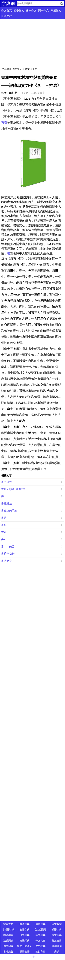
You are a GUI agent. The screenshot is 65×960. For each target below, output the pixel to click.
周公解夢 (8, 946)
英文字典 (41, 935)
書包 (3, 525)
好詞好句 (57, 946)
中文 (32, 956)
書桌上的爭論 (9, 510)
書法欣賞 (8, 951)
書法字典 (25, 929)
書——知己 (7, 546)
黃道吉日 (57, 940)
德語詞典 (25, 940)
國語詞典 (8, 935)
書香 (3, 517)
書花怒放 (6, 503)
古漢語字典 (8, 929)
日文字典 (25, 935)
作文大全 (17, 69)
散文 (27, 69)
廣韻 (56, 951)
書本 (3, 539)
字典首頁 (8, 924)
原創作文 (55, 10)
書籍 (3, 532)
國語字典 (25, 924)
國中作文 (31, 10)
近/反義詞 (40, 929)
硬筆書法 (25, 951)
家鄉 (4, 122)
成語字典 (57, 929)
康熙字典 (41, 924)
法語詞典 (8, 940)
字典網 (5, 69)
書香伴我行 (7, 553)
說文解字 (57, 924)
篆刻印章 (41, 951)
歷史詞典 (41, 946)
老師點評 (6, 16)
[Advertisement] (32, 42)
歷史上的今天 (24, 946)
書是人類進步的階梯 (13, 489)
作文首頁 (6, 10)
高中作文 (43, 10)
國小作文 (19, 10)
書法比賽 (6, 560)
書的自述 (6, 482)
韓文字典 (57, 935)
